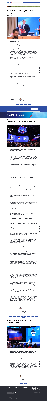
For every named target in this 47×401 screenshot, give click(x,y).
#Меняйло (32, 316)
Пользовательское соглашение (10, 397)
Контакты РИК (9, 388)
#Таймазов (36, 316)
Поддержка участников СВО (23, 6)
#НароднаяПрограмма (23, 316)
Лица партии (17, 387)
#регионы (28, 316)
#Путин (10, 316)
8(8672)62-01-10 (35, 388)
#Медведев (15, 316)
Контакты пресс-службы (18, 388)
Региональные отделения (26, 387)
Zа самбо (23, 83)
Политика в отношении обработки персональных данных (12, 398)
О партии (9, 387)
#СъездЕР (18, 316)
